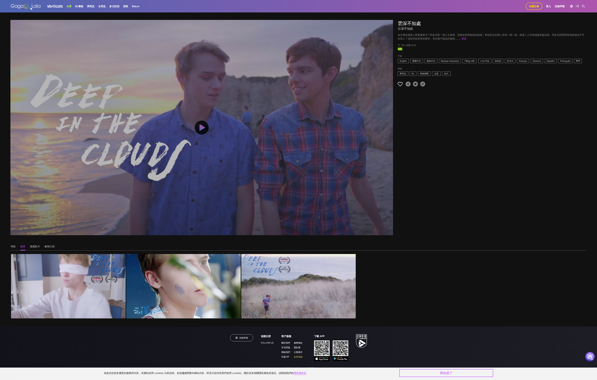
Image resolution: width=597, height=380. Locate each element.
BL (413, 73)
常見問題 (285, 347)
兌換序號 (560, 6)
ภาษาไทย (484, 61)
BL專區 (79, 6)
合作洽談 (298, 356)
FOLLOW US (267, 342)
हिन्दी (578, 61)
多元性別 (114, 6)
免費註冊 (534, 6)
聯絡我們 (285, 352)
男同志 (91, 6)
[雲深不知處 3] (298, 286)
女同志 (102, 6)
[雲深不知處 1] (68, 286)
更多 (464, 38)
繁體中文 (416, 61)
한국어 (510, 61)
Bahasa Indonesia (450, 61)
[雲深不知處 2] (183, 286)
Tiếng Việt (469, 61)
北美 (436, 73)
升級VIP (285, 356)
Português (565, 61)
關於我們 (285, 342)
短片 (446, 73)
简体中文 (431, 61)
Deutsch (537, 61)
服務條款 (298, 342)
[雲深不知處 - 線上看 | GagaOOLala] (25, 6)
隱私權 (297, 347)
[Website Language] (571, 6)
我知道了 (446, 373)
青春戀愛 (424, 73)
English (403, 61)
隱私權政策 (300, 373)
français (523, 61)
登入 (548, 6)
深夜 (125, 6)
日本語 (498, 61)
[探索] (577, 6)
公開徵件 (298, 352)
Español (551, 61)
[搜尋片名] (583, 6)
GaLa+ (136, 6)
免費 (69, 6)
